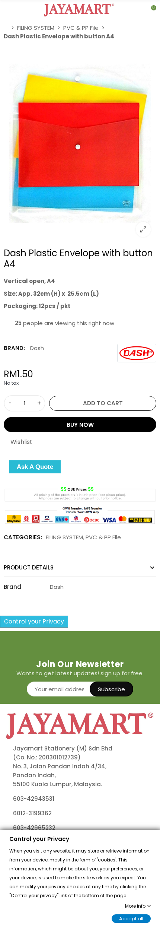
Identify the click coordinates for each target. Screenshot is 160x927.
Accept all (131, 918)
